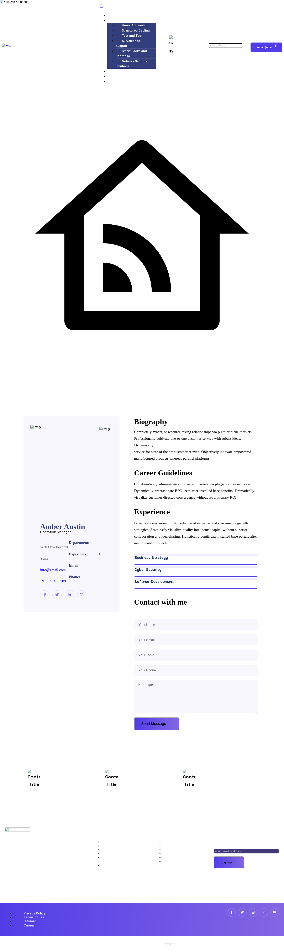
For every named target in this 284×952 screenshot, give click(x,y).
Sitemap (30, 921)
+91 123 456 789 (53, 581)
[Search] (244, 46)
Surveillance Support (128, 43)
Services (117, 20)
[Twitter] (57, 594)
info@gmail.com (53, 570)
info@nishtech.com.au (147, 783)
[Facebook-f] (44, 594)
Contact (116, 81)
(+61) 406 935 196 (189, 45)
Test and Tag (131, 36)
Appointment (177, 846)
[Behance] (274, 912)
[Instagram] (81, 594)
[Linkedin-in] (69, 594)
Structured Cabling (136, 30)
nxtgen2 (169, 944)
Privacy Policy (34, 913)
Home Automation (135, 25)
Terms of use (34, 917)
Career (29, 925)
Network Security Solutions (131, 63)
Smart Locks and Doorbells (131, 53)
